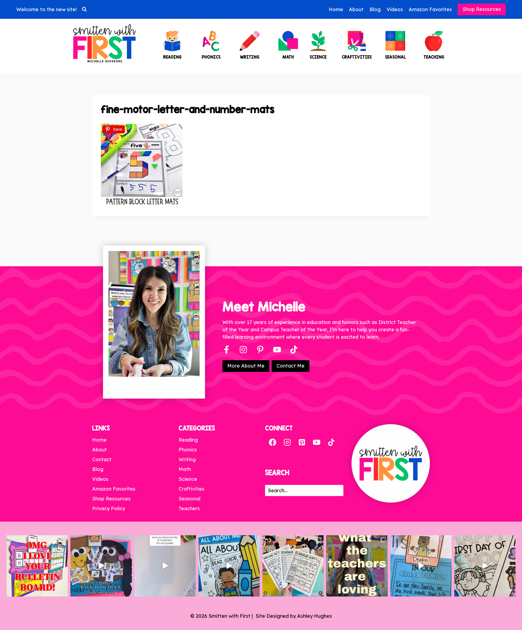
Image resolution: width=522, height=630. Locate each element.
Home (336, 9)
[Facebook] (226, 349)
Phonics (188, 449)
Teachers (189, 508)
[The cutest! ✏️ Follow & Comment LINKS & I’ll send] (37, 566)
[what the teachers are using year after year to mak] (356, 566)
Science (188, 479)
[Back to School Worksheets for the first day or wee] (293, 566)
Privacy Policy (108, 508)
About (356, 9)
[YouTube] (277, 349)
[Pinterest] (260, 349)
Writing (187, 459)
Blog (375, 9)
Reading (188, 440)
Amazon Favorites (430, 9)
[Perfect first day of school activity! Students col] (484, 566)
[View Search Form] (84, 9)
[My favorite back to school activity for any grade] (165, 566)
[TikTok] (331, 442)
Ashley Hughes (314, 616)
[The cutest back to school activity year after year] (101, 566)
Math (185, 469)
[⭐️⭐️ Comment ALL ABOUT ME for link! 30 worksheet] (229, 566)
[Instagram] (243, 349)
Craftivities (191, 489)
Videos (395, 9)
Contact (101, 459)
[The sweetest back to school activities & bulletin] (421, 566)
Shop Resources (481, 9)
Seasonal (189, 499)
